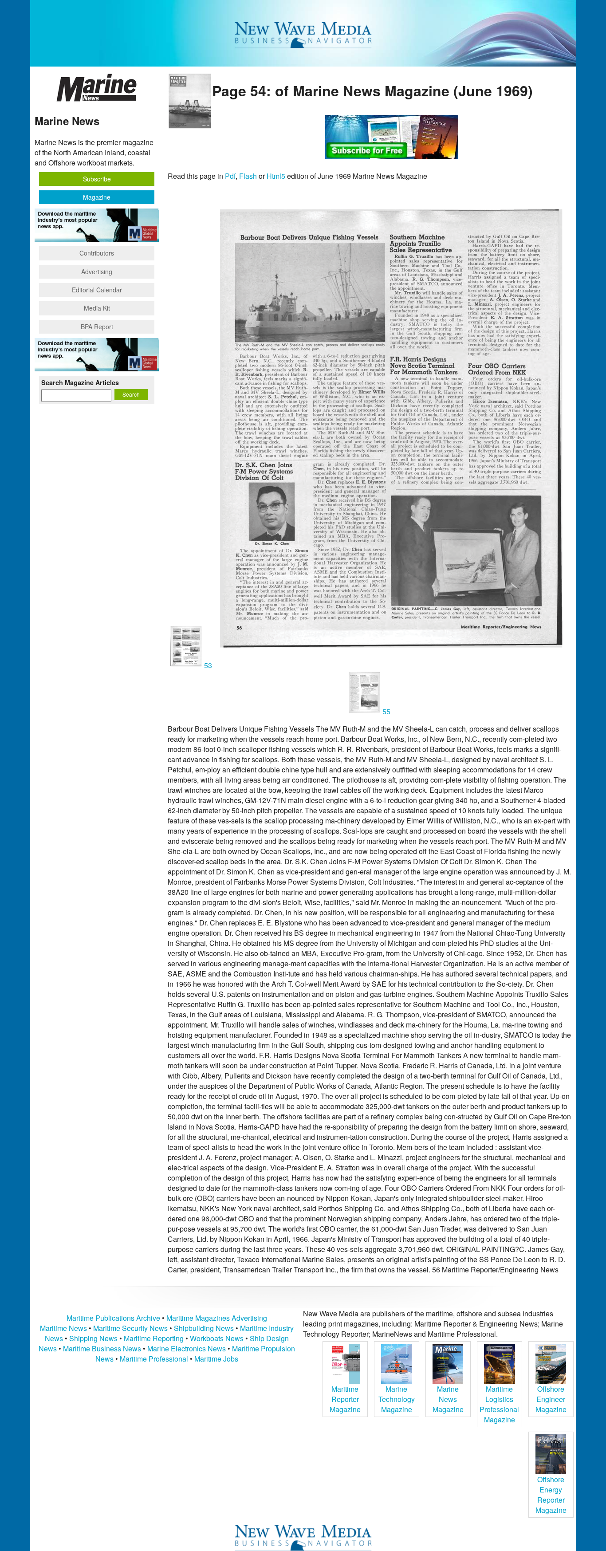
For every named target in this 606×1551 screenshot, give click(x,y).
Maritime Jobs (216, 1359)
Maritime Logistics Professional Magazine (499, 1404)
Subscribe (97, 178)
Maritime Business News (103, 1348)
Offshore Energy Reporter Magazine (551, 1494)
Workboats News (217, 1338)
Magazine (96, 197)
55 (385, 711)
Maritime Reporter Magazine (345, 1399)
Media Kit (97, 307)
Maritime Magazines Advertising (216, 1318)
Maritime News (63, 1328)
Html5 (276, 176)
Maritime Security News (130, 1328)
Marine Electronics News (186, 1348)
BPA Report (97, 326)
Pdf (230, 176)
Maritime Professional (154, 1359)
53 (208, 665)
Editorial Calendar (97, 289)
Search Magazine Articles (80, 382)
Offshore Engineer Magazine (551, 1399)
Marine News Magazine (448, 1399)
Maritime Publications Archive (113, 1318)
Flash (248, 176)
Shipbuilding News (204, 1328)
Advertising (96, 271)
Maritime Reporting (154, 1338)
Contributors (96, 252)
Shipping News (93, 1338)
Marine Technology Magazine (396, 1399)
